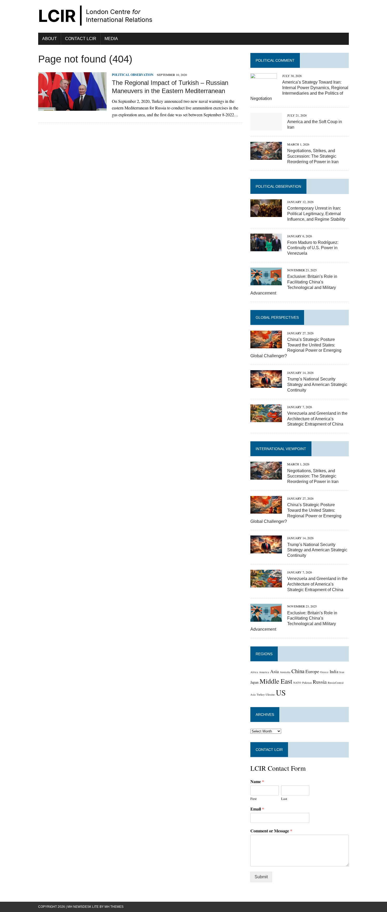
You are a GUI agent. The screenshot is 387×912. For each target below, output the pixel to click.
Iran (341, 672)
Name (257, 781)
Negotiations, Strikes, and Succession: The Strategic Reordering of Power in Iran (313, 156)
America (264, 672)
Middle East (276, 681)
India (334, 671)
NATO (297, 682)
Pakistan (307, 682)
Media (111, 38)
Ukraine (270, 694)
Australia (285, 672)
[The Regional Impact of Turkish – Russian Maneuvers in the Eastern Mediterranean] (72, 107)
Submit (261, 877)
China (297, 671)
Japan (254, 682)
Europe (312, 671)
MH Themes (114, 907)
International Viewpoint (281, 449)
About (49, 38)
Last (284, 799)
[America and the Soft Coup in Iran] (266, 127)
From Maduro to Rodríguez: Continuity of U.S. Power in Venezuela (312, 248)
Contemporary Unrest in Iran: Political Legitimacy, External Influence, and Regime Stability (316, 213)
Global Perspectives (277, 317)
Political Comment (275, 60)
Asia (274, 671)
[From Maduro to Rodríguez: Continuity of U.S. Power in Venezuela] (266, 247)
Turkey (261, 694)
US (281, 692)
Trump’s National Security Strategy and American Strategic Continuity (317, 384)
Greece (324, 672)
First (253, 799)
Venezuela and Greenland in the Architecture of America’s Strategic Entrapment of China (317, 419)
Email (257, 809)
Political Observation (132, 75)
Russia (320, 681)
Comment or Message (271, 831)
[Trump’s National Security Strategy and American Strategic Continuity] (266, 384)
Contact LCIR (80, 38)
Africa (254, 672)
